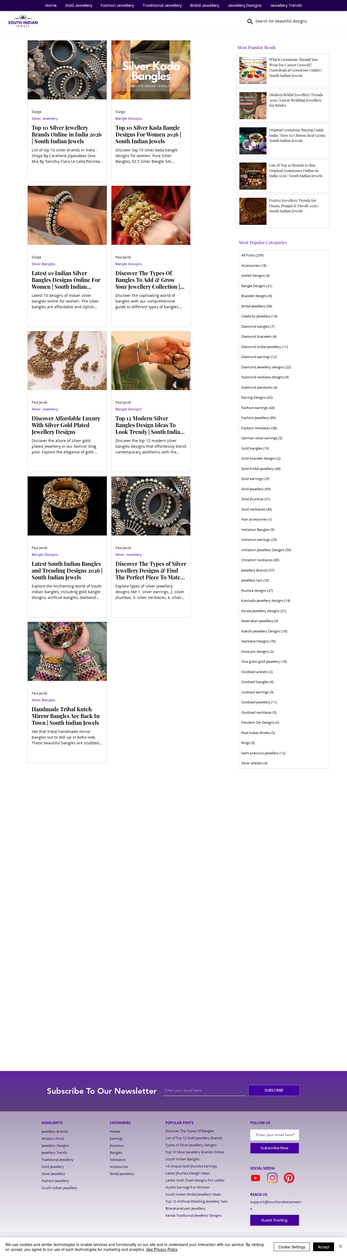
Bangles (116, 1152)
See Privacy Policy (162, 1249)
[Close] (340, 1247)
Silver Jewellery (45, 118)
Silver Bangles (44, 264)
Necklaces (118, 1159)
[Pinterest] (289, 1178)
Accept (323, 1246)
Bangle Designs (128, 118)
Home (115, 1131)
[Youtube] (255, 1178)
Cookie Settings (291, 1246)
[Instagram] (272, 1178)
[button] (250, 21)
